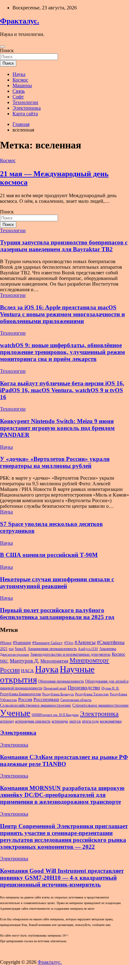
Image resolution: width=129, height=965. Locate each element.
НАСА (27, 670)
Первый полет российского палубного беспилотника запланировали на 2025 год (57, 613)
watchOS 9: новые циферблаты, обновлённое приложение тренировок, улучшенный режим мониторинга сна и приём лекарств (62, 352)
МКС (4, 661)
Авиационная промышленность (52, 649)
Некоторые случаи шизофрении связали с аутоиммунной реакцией (57, 582)
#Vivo (68, 643)
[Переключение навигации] (2, 47)
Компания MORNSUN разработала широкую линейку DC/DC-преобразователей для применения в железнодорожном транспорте (62, 795)
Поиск (7, 50)
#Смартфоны (111, 642)
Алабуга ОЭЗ (88, 649)
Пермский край (55, 688)
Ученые (15, 713)
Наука (19, 74)
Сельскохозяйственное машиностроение (35, 705)
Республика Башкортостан (20, 694)
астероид (7, 721)
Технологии (25, 102)
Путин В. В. (110, 688)
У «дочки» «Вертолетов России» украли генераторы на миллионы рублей (55, 462)
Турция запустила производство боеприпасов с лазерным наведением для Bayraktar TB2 (63, 245)
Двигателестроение (14, 654)
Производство (84, 688)
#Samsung (22, 642)
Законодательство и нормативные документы (70, 654)
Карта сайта (25, 113)
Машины (22, 85)
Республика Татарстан (92, 694)
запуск (75, 721)
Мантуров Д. (24, 661)
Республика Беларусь (58, 694)
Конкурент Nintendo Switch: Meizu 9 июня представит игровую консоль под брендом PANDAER (57, 428)
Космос (20, 79)
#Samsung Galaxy (47, 642)
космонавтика (110, 721)
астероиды (60, 721)
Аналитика (107, 649)
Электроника (27, 108)
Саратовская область (75, 700)
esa (11, 649)
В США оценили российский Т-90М (49, 555)
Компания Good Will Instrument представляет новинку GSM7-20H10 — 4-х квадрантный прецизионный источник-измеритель (62, 878)
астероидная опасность (32, 721)
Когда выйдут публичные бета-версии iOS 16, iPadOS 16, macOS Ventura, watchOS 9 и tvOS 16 (62, 390)
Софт (18, 96)
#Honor (6, 643)
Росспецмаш (46, 699)
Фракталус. (19, 21)
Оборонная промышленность (61, 681)
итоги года (90, 721)
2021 (4, 649)
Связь (19, 91)
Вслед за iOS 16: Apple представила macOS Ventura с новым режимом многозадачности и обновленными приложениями (62, 314)
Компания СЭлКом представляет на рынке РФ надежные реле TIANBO (64, 760)
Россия (25, 699)
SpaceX (20, 649)
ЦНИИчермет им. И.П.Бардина (55, 715)
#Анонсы (85, 642)
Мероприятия (54, 660)
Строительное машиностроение (100, 705)
